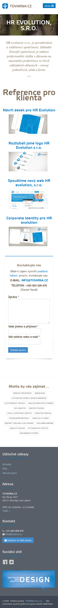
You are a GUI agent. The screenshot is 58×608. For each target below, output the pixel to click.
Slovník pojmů (9, 473)
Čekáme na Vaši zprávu (19, 540)
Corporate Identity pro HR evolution (29, 220)
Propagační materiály (19, 418)
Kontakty (6, 464)
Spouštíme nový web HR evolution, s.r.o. (29, 183)
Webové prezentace (22, 393)
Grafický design (36, 408)
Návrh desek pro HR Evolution (29, 110)
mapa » (6, 510)
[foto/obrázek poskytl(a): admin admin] (28, 124)
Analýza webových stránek (40, 403)
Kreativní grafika (43, 413)
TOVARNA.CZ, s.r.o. (34, 600)
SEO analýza (20, 408)
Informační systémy (29, 433)
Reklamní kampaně (45, 423)
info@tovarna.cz (34, 280)
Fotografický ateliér (38, 428)
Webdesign (40, 393)
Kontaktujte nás (29, 265)
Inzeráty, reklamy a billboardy (19, 423)
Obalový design (17, 428)
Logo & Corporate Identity (19, 413)
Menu (48, 5)
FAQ (4, 468)
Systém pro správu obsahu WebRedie (29, 398)
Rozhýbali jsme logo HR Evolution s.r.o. (29, 145)
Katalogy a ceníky (40, 418)
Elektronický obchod (15, 403)
